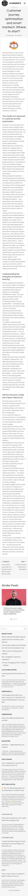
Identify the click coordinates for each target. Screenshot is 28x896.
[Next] (24, 603)
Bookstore (6, 741)
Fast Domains (7, 759)
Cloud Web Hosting (9, 670)
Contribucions (7, 837)
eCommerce (14, 7)
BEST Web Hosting (8, 784)
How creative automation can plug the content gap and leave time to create (7, 568)
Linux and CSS (7, 814)
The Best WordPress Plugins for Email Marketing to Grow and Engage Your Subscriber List (13, 843)
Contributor (10, 35)
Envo (4, 870)
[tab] (12, 619)
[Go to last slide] (4, 603)
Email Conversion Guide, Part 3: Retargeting (20, 565)
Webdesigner (7, 714)
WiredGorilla (7, 691)
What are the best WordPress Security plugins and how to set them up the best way (13, 639)
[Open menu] (24, 3)
